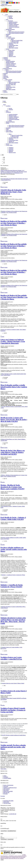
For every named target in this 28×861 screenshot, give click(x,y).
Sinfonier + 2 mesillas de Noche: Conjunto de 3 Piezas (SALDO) (12, 586)
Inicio (5, 14)
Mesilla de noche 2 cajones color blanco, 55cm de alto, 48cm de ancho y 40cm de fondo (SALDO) (14, 419)
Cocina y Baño (10, 50)
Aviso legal (5, 786)
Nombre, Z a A (4, 171)
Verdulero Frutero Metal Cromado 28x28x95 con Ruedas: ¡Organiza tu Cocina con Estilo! (13, 710)
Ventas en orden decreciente (7, 170)
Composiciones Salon (13, 45)
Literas (10, 28)
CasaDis (2, 336)
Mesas (11, 39)
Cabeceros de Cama (13, 25)
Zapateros (11, 18)
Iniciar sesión (6, 801)
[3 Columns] (4, 159)
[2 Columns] (4, 161)
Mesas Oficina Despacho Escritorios (16, 31)
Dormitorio (9, 20)
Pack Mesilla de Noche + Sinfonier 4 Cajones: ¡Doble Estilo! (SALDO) (13, 518)
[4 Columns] (4, 157)
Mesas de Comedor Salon (16, 40)
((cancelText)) (3, 830)
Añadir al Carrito (4, 197)
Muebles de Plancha (10, 29)
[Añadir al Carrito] (1, 217)
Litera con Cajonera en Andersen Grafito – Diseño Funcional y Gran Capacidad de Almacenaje (13, 341)
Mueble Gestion (4, 187)
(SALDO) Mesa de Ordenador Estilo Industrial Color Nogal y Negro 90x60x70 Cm (13, 192)
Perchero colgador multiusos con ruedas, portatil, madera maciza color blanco (14, 549)
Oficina (8, 30)
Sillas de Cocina (12, 56)
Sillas (7, 19)
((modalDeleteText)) (11, 830)
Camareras (11, 52)
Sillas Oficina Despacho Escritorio (16, 33)
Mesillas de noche (12, 23)
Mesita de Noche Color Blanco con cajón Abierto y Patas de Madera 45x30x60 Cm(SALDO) (13, 452)
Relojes (7, 49)
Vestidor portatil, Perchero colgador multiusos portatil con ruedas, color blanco (13, 747)
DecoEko (3, 482)
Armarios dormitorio (13, 22)
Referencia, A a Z (11, 172)
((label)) (2, 837)
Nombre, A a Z (4, 169)
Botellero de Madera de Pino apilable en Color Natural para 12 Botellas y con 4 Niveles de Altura (14, 246)
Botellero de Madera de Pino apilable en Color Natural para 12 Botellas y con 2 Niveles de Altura (14, 223)
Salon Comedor (10, 38)
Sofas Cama (8, 36)
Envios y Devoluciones (8, 785)
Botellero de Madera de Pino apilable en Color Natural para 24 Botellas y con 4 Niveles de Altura (14, 272)
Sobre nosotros (6, 788)
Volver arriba (4, 768)
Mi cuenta (5, 793)
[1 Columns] (4, 163)
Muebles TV (11, 46)
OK (2, 154)
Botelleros (8, 34)
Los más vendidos (7, 778)
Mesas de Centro (15, 41)
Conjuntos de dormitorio (14, 27)
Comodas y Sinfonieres (14, 24)
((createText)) (10, 839)
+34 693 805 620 (9, 1)
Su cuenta (3, 796)
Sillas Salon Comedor (13, 47)
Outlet (7, 35)
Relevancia (15, 170)
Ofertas (4, 775)
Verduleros (11, 51)
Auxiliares (9, 15)
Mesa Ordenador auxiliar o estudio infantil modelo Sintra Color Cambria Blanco (14, 387)
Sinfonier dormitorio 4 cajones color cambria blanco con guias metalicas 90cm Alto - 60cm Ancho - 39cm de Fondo (13, 620)
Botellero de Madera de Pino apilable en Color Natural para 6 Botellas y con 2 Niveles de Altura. (14, 297)
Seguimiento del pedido (8, 800)
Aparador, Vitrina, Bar (13, 42)
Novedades (5, 777)
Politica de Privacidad (8, 791)
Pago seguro (6, 790)
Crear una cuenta (7, 803)
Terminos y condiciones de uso (10, 787)
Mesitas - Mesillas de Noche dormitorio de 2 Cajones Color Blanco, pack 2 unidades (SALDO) (12, 487)
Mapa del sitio (6, 792)
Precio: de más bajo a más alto (13, 171)
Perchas (10, 17)
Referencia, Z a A (19, 172)
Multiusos (11, 55)
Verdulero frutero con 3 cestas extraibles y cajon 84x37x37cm (11, 658)
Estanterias (11, 44)
